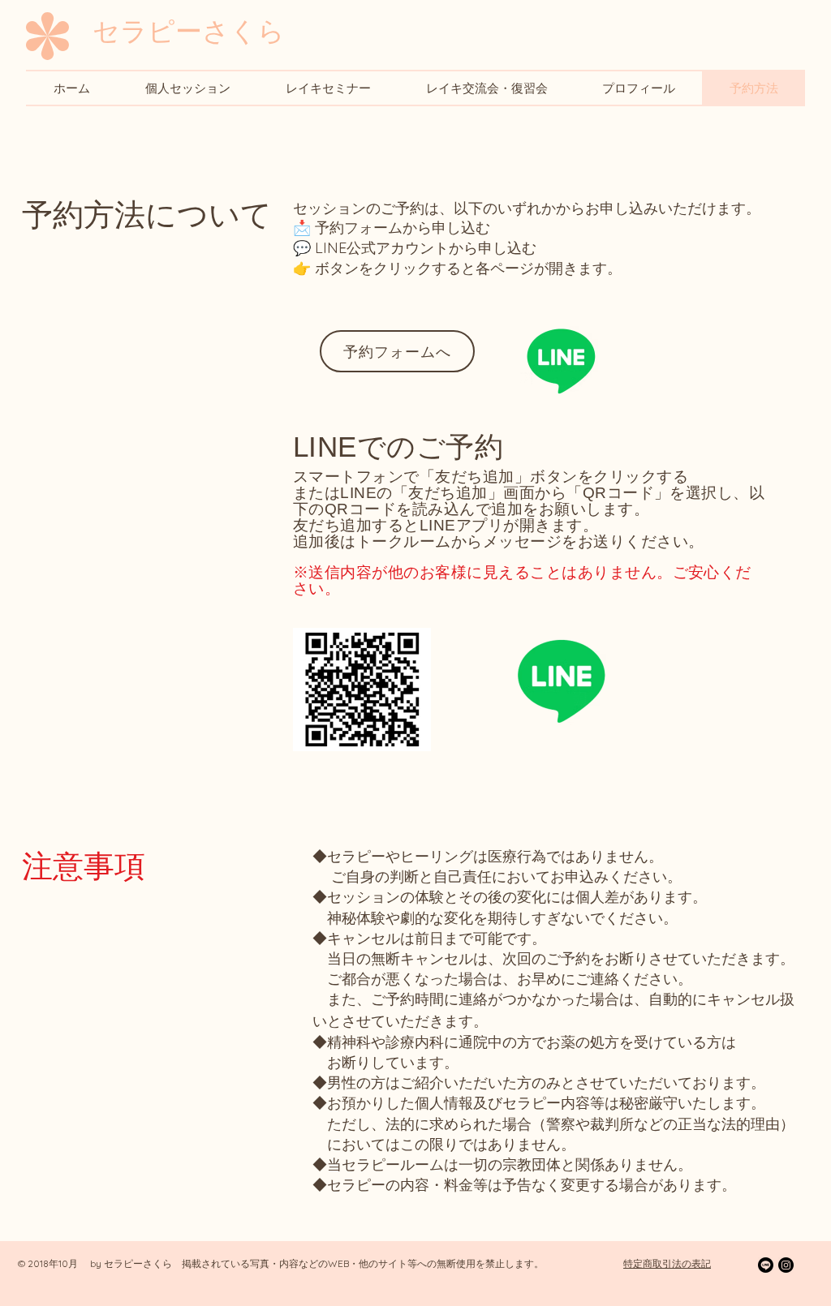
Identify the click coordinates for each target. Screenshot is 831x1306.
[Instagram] (786, 1265)
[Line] (560, 360)
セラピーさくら (189, 30)
